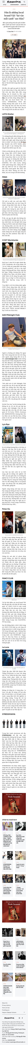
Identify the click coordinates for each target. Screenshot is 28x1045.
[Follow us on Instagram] (19, 1018)
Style (4, 4)
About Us (4, 1003)
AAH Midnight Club (11, 359)
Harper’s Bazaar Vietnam (9, 1012)
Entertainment (14, 4)
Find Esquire (5, 1010)
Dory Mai (10, 31)
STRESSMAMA (6, 735)
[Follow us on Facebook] (22, 1018)
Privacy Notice (6, 1005)
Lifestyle (23, 4)
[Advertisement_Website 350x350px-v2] (14, 803)
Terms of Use (6, 1007)
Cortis (23, 230)
